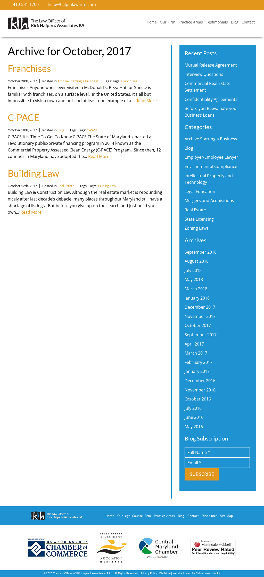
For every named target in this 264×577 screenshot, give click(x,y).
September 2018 (201, 252)
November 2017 (200, 316)
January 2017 (197, 371)
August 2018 (197, 261)
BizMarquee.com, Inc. (208, 573)
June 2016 (194, 417)
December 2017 (200, 307)
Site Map (226, 516)
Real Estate (65, 185)
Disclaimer (209, 516)
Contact (248, 22)
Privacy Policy (149, 573)
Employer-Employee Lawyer (211, 157)
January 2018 (197, 298)
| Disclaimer (164, 573)
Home (152, 22)
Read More (146, 100)
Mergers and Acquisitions (209, 200)
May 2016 (194, 426)
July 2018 (193, 270)
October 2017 (198, 325)
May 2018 (194, 279)
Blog (234, 22)
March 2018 (196, 289)
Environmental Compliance (211, 166)
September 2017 (201, 335)
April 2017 (194, 344)
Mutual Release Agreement (211, 65)
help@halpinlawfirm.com (72, 4)
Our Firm (167, 22)
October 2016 (198, 399)
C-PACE (23, 117)
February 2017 (198, 362)
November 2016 (200, 390)
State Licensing (199, 219)
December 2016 (200, 380)
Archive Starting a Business (77, 81)
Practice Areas (190, 22)
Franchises (29, 68)
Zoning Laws (197, 228)
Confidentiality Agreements (211, 99)
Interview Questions (204, 74)
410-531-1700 (26, 4)
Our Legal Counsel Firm (134, 516)
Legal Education (200, 191)
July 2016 (193, 408)
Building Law (33, 173)
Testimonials (217, 22)
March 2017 (196, 353)
